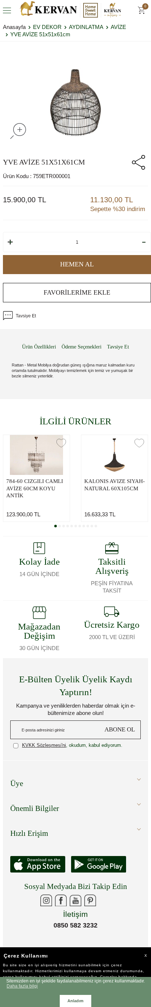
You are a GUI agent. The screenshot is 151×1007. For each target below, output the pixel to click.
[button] (55, 526)
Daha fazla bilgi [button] (22, 986)
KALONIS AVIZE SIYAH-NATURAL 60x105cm (114, 484)
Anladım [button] (75, 1001)
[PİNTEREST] (90, 900)
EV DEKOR (47, 27)
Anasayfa (14, 27)
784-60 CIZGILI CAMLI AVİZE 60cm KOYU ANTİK (34, 488)
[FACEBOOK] (61, 900)
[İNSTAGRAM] (46, 900)
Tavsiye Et (26, 315)
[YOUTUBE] (75, 900)
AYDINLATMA (86, 27)
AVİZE (118, 27)
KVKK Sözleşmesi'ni (44, 745)
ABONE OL (119, 729)
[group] (75, 102)
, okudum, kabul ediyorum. (72, 745)
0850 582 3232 (75, 925)
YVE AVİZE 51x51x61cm (40, 34)
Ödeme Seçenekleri (82, 347)
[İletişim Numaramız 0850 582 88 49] (105, 900)
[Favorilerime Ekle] (61, 443)
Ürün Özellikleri (39, 347)
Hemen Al (77, 264)
